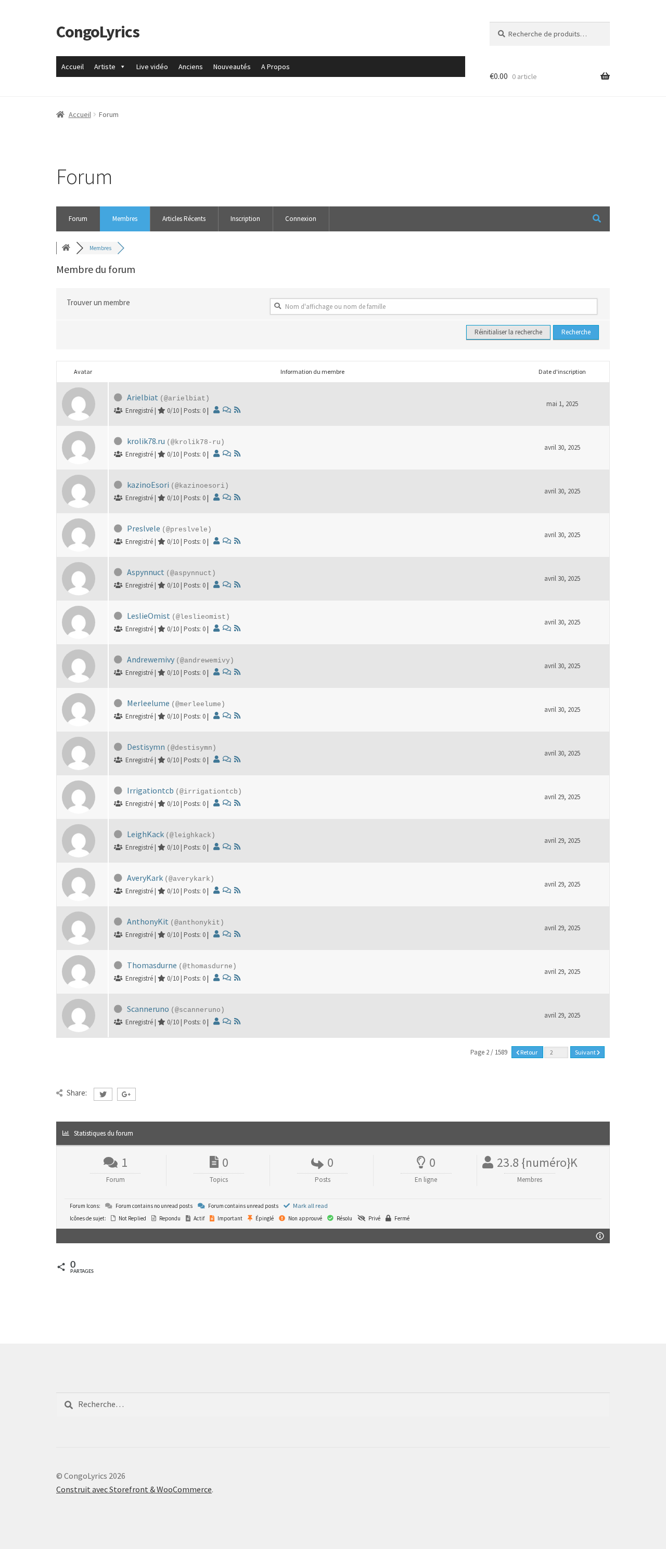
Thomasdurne (152, 965)
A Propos (275, 66)
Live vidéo (152, 66)
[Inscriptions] (237, 410)
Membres (124, 218)
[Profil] (216, 410)
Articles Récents (184, 218)
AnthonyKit (148, 921)
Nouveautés (232, 66)
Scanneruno (148, 1009)
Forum (78, 218)
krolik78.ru (146, 441)
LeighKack (145, 834)
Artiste (105, 66)
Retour (529, 1052)
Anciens (190, 66)
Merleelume (148, 703)
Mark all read (310, 1205)
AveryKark (145, 878)
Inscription (245, 218)
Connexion (300, 218)
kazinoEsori (148, 484)
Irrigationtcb (150, 790)
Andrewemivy (150, 659)
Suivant (586, 1052)
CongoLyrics (97, 31)
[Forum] (66, 248)
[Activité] (227, 410)
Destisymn (146, 746)
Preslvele (143, 528)
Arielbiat (142, 397)
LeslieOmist (148, 615)
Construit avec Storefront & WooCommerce (134, 1489)
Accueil (72, 66)
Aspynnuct (145, 572)
